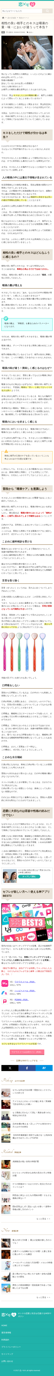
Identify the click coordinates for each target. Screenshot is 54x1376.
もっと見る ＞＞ (43, 1219)
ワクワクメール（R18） (25, 982)
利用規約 (5, 1340)
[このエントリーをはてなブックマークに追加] (44, 1068)
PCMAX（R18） (22, 1000)
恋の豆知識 (11, 18)
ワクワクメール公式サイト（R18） (27, 1052)
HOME (4, 1325)
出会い (31, 32)
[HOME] (3, 18)
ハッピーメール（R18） (25, 991)
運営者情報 (6, 1332)
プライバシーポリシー (11, 1347)
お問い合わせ (7, 1361)
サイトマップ (7, 1354)
